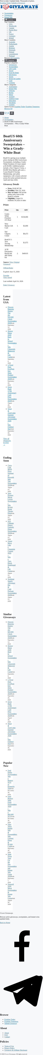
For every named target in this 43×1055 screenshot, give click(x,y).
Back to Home (5, 923)
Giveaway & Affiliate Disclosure (15, 1050)
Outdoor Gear (14, 99)
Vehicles (12, 91)
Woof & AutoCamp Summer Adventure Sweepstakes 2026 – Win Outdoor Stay (12, 419)
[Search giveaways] (2, 113)
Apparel (11, 97)
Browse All (8, 109)
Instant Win (8, 17)
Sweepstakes (8, 13)
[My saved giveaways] (5, 114)
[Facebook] (21, 966)
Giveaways (8, 15)
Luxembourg (13, 54)
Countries (10, 20)
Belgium (12, 48)
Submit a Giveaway (18, 3)
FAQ (6, 1035)
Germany (12, 36)
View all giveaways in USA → (7, 442)
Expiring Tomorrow (33, 107)
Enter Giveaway (9, 285)
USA (10, 24)
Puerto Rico (13, 30)
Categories (11, 60)
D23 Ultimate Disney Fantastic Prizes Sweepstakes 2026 (12, 527)
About (6, 1033)
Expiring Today (5, 3)
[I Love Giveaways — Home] (19, 9)
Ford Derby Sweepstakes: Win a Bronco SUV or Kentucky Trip (12, 779)
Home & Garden (15, 79)
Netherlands (13, 44)
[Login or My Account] (8, 114)
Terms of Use (9, 1046)
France (11, 34)
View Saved (7, 277)
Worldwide (13, 26)
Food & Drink (14, 73)
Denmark (12, 50)
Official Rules (8, 268)
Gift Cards (12, 69)
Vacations (12, 103)
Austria (11, 46)
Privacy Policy (9, 1048)
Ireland (11, 38)
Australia (12, 42)
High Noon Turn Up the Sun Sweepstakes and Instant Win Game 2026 (12, 865)
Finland (11, 52)
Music (11, 95)
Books (11, 93)
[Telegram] (21, 1010)
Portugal (12, 56)
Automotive (13, 87)
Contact (7, 1037)
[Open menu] (12, 113)
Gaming (11, 105)
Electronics (13, 75)
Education (12, 101)
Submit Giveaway (10, 1023)
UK (10, 32)
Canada (11, 28)
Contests (12, 83)
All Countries (15, 58)
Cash (10, 81)
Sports (11, 77)
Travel (11, 71)
